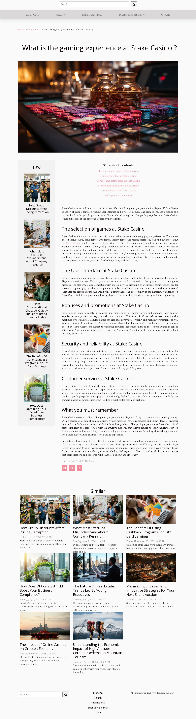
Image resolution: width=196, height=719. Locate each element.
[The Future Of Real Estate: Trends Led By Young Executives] (98, 567)
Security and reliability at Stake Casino (118, 185)
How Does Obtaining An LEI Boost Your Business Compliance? (37, 412)
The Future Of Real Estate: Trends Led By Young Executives (94, 590)
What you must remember (118, 195)
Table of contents (120, 165)
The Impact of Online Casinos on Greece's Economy (43, 646)
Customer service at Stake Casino (118, 190)
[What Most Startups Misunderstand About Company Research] (37, 233)
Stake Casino (73, 243)
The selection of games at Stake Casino (118, 171)
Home (21, 29)
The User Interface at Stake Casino (118, 176)
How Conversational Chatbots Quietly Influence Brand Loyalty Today (37, 310)
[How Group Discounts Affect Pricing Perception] (37, 187)
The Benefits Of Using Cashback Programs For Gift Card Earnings (36, 361)
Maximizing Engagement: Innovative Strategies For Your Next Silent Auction (150, 590)
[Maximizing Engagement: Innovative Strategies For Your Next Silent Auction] (151, 567)
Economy (32, 14)
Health (61, 14)
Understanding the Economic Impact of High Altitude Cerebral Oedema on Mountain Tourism (97, 650)
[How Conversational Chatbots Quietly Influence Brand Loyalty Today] (37, 286)
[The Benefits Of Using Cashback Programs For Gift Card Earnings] (37, 338)
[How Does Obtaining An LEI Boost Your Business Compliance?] (37, 387)
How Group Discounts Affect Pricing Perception (37, 208)
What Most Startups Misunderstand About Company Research (36, 258)
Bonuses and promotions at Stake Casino (118, 180)
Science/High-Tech (131, 14)
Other (165, 14)
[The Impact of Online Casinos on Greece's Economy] (45, 625)
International (92, 14)
